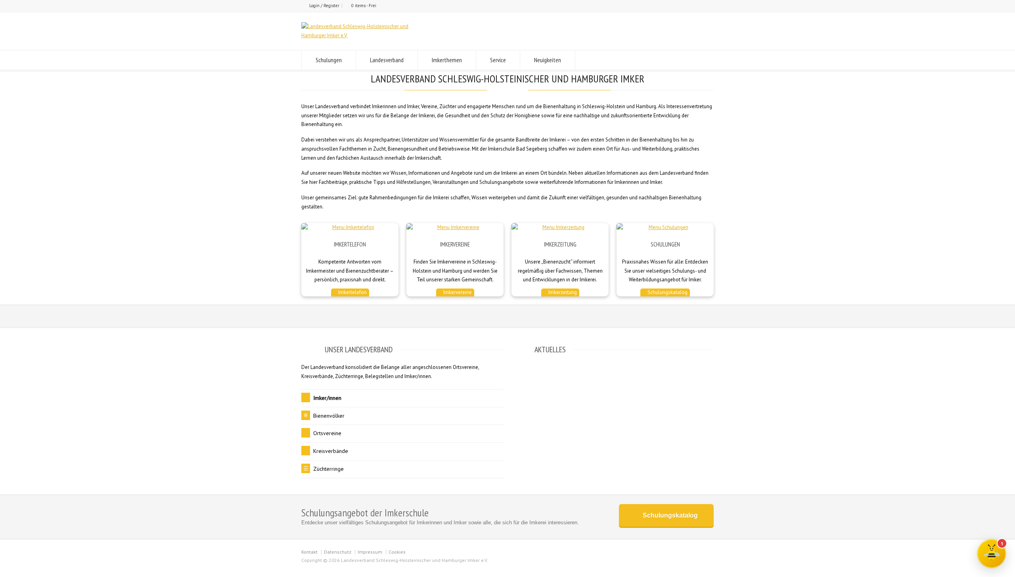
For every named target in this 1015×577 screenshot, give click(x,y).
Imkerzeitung (562, 292)
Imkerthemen (447, 60)
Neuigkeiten (547, 60)
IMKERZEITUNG (560, 244)
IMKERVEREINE (455, 244)
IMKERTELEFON (350, 244)
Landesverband (387, 60)
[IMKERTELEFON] (349, 227)
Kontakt (309, 552)
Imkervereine (457, 292)
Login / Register (324, 5)
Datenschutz (337, 552)
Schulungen (329, 60)
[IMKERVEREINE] (455, 227)
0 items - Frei (363, 5)
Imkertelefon (352, 292)
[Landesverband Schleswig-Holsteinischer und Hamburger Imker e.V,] (367, 35)
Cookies (397, 552)
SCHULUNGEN (665, 244)
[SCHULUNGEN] (665, 227)
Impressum (370, 552)
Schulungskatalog (667, 292)
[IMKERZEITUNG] (560, 227)
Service (498, 60)
